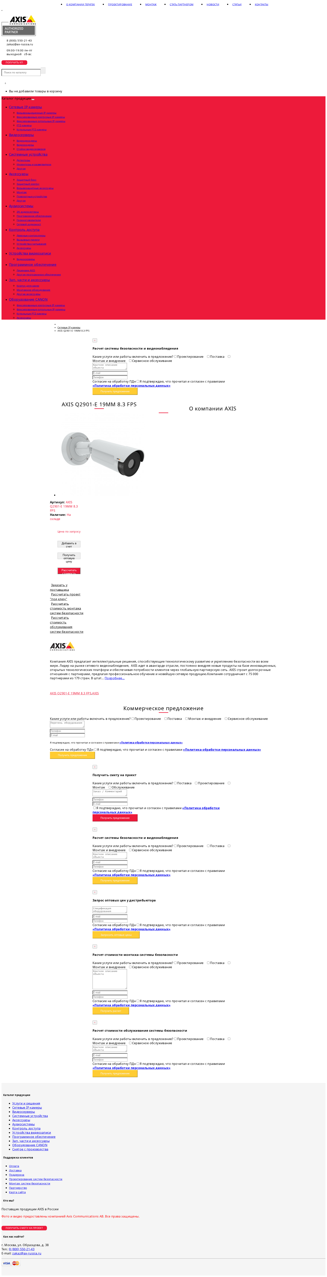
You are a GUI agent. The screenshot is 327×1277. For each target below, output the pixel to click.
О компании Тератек (80, 4)
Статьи (236, 4)
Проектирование (120, 4)
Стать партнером (181, 4)
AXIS (95, 693)
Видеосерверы (21, 135)
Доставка (15, 1170)
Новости (213, 4)
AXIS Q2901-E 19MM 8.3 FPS (70, 693)
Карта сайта (17, 1192)
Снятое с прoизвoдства (30, 1149)
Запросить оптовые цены (116, 934)
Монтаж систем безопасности (29, 1183)
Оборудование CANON (28, 299)
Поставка (217, 357)
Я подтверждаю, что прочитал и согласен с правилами (159, 383)
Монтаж (150, 4)
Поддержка (16, 1175)
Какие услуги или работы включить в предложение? (133, 357)
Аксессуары (18, 174)
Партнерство (18, 1188)
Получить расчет (110, 1010)
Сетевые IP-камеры (25, 107)
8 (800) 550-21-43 (19, 40)
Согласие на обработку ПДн (114, 381)
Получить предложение (115, 391)
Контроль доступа (24, 229)
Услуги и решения (26, 1103)
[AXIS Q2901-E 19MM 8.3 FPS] (103, 495)
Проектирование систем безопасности (35, 1179)
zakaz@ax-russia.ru (20, 44)
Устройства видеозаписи (30, 253)
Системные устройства (28, 154)
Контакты (261, 4)
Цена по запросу (69, 531)
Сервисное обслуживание (152, 361)
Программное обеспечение (32, 264)
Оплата (14, 1166)
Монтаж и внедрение (205, 719)
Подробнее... (115, 678)
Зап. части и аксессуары (29, 280)
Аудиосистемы (21, 206)
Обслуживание (123, 787)
